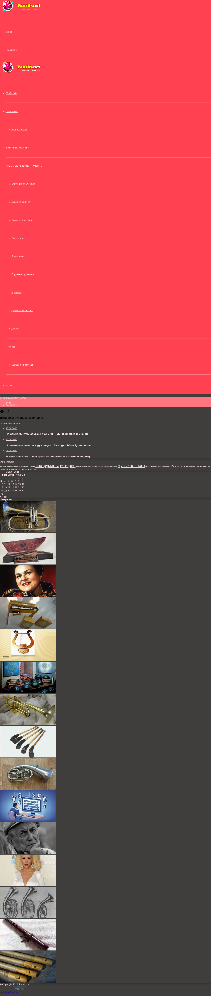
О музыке (12, 111)
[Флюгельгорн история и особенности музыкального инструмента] (28, 531)
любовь (100, 466)
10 (1, 484)
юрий (34, 469)
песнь (185, 466)
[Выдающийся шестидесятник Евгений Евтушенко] (28, 853)
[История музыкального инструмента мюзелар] (28, 563)
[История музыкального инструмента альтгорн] (28, 789)
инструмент (30, 466)
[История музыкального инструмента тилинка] (28, 982)
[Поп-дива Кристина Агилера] (28, 885)
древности (16, 466)
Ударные (16, 292)
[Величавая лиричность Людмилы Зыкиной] (28, 596)
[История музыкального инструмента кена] (28, 949)
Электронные (18, 238)
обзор (160, 466)
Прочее (11, 346)
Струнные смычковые (23, 184)
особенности (175, 466)
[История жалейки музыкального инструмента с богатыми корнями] (28, 756)
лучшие (94, 466)
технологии (4, 469)
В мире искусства (17, 147)
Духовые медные (20, 202)
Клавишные (17, 256)
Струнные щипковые (22, 274)
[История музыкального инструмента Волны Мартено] (28, 628)
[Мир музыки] (21, 11)
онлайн (165, 466)
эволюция (27, 469)
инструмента (47, 465)
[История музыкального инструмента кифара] (28, 660)
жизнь (23, 466)
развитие (191, 466)
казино (79, 466)
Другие (15, 328)
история (68, 465)
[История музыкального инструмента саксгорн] (28, 917)
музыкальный (151, 466)
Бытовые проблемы (22, 365)
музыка (114, 466)
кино (84, 466)
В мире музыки (19, 129)
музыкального (131, 465)
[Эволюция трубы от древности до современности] (28, 724)
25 (5, 490)
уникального (15, 469)
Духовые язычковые (22, 310)
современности (203, 466)
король (88, 466)
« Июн (3, 497)
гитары (9, 466)
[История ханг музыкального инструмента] (28, 692)
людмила (107, 466)
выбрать (3, 466)
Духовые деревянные (23, 220)
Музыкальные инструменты (24, 166)
